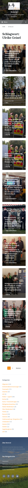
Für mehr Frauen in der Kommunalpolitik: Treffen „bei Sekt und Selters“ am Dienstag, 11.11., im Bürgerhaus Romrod (14, 124)
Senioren (4, 417)
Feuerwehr (5, 389)
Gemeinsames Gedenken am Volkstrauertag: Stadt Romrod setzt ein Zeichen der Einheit (13, 221)
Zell (7, 102)
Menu (5, 22)
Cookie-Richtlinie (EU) (8, 469)
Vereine (8, 294)
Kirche (4, 399)
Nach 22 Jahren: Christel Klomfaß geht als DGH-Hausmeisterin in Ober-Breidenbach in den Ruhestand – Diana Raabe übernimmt (13, 250)
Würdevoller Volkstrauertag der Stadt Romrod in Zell (13, 96)
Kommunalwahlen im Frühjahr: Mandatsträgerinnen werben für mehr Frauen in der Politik (13, 157)
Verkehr (4, 427)
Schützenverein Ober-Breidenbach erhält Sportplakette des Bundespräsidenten (14, 287)
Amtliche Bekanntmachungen (10, 387)
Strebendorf (5, 422)
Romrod (14, 12)
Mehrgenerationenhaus (8, 404)
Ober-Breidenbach (11, 70)
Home (3, 26)
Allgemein (5, 384)
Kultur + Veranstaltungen (9, 402)
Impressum (5, 461)
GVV (3, 394)
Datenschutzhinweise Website (10, 467)
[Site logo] (14, 9)
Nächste (18, 368)
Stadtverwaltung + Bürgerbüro (11, 419)
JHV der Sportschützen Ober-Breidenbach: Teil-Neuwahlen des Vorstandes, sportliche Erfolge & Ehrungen (13, 315)
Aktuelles (10, 26)
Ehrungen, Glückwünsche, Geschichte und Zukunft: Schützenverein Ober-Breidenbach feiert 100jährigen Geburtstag (14, 346)
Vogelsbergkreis (6, 429)
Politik (8, 134)
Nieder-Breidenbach (8, 407)
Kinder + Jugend (7, 397)
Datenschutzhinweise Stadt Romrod (12, 464)
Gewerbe (4, 392)
